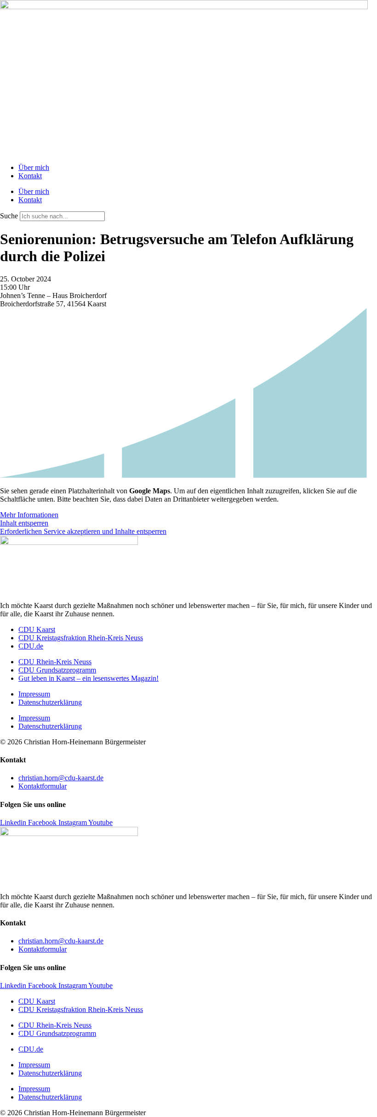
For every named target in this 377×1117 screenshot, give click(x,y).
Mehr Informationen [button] (29, 515)
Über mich (33, 167)
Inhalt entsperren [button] (24, 523)
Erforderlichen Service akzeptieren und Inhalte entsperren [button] (83, 531)
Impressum (34, 694)
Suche (9, 216)
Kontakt (30, 176)
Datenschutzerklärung (50, 702)
